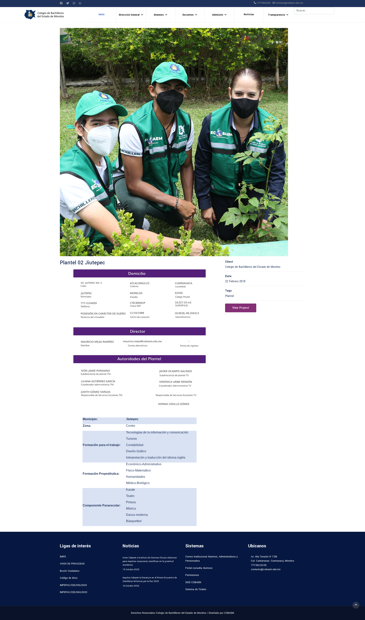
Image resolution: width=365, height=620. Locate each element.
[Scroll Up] (355, 605)
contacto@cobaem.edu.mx (289, 3)
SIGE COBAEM (193, 582)
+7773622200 (264, 3)
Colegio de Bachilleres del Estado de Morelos (181, 613)
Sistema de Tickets (195, 589)
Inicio (102, 14)
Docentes (188, 15)
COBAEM (229, 613)
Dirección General (129, 15)
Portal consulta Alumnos (199, 568)
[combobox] (314, 10)
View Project (240, 308)
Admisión (217, 15)
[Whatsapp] (80, 3)
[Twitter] (67, 3)
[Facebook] (61, 3)
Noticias (249, 14)
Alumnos (159, 15)
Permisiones (192, 575)
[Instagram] (74, 3)
